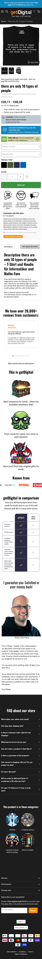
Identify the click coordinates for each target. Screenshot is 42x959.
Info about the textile (30, 247)
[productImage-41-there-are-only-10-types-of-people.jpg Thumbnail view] (4, 70)
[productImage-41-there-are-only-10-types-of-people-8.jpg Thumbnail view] (11, 70)
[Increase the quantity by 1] (21, 177)
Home (3, 21)
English (20, 921)
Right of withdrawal (21, 954)
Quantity (3, 172)
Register (33, 910)
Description (8, 247)
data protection (12, 952)
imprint (30, 952)
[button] (14, 355)
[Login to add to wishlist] (27, 177)
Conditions (22, 952)
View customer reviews (13, 236)
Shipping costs (14, 105)
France (20, 927)
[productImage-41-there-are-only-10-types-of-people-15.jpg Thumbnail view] (18, 70)
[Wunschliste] (34, 11)
